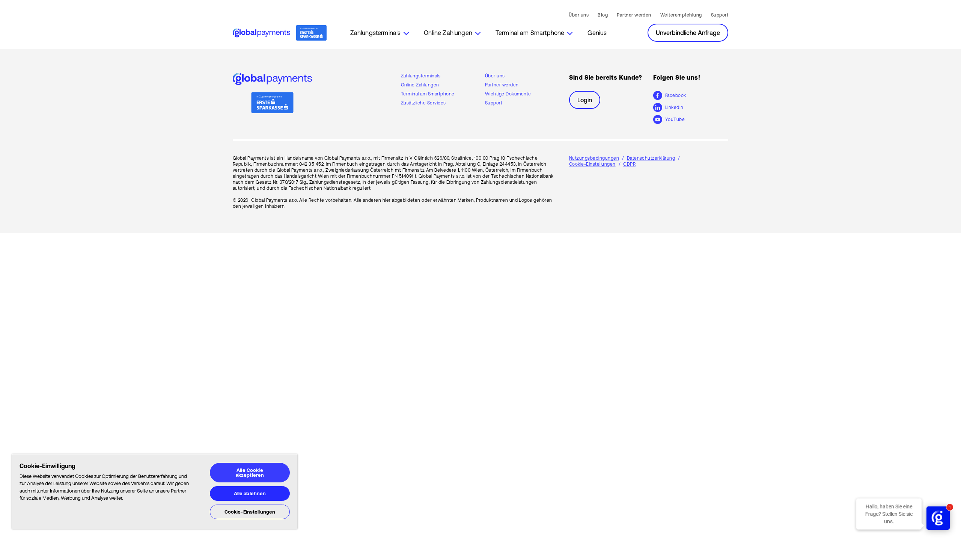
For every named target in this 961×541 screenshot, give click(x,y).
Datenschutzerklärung (651, 158)
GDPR (629, 164)
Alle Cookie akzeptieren (250, 472)
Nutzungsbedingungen (594, 158)
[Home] (280, 33)
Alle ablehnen (250, 493)
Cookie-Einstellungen (250, 512)
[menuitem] (379, 32)
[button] (379, 32)
